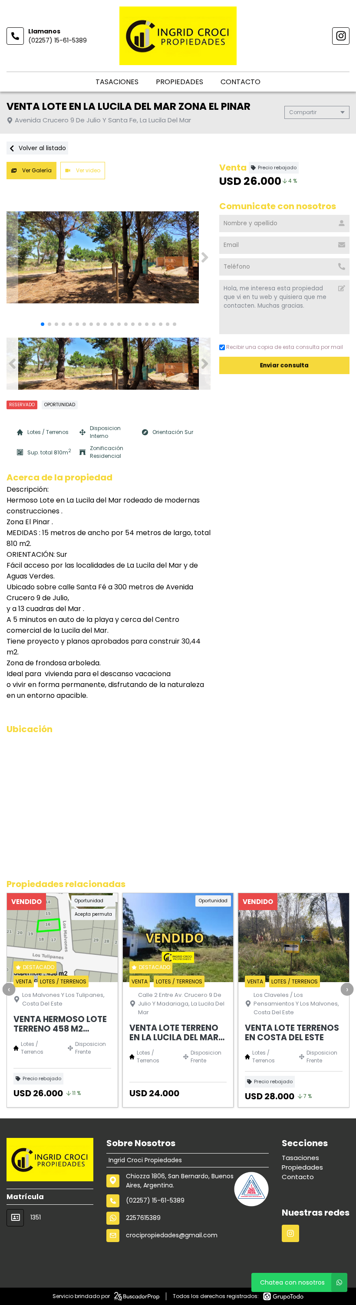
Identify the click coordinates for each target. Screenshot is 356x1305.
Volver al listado (41, 148)
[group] (109, 257)
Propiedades (179, 82)
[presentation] (8, 989)
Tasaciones (117, 82)
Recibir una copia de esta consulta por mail (284, 347)
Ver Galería (36, 170)
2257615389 (143, 1217)
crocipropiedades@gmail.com (172, 1235)
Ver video (87, 170)
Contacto (240, 82)
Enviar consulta (284, 365)
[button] (205, 257)
